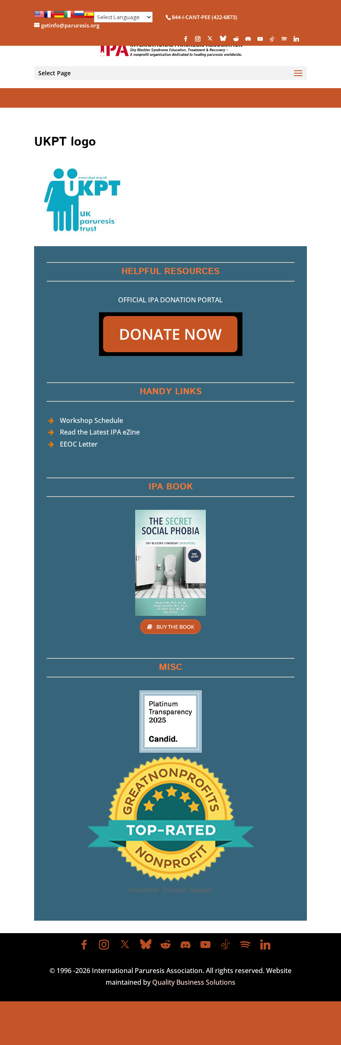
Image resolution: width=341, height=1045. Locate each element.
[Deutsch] (59, 17)
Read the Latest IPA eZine (100, 432)
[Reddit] (235, 41)
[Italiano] (69, 17)
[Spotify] (284, 41)
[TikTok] (272, 41)
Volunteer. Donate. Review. (170, 889)
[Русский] (79, 17)
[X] (210, 40)
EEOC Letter (79, 444)
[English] (39, 17)
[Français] (49, 17)
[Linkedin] (296, 41)
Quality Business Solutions (193, 982)
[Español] (89, 17)
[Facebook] (185, 41)
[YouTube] (260, 41)
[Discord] (248, 41)
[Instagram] (197, 41)
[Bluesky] (223, 40)
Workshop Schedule (91, 420)
